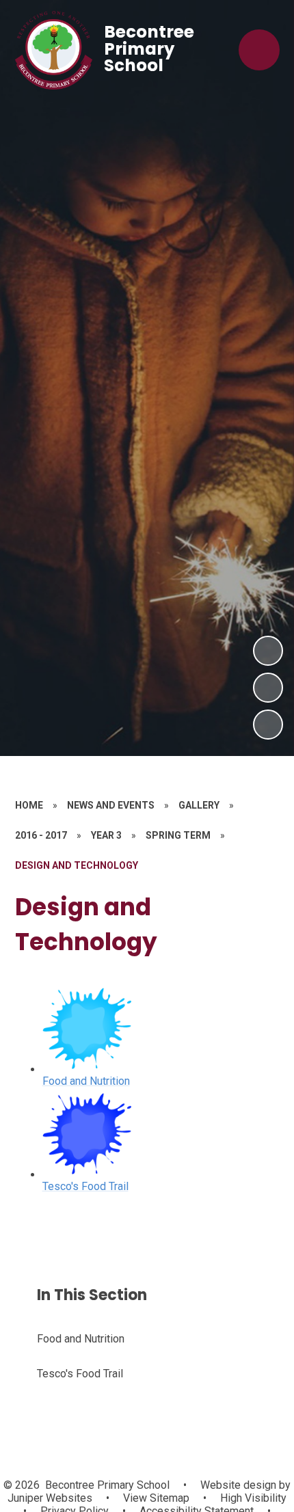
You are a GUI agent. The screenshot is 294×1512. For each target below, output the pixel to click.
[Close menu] (259, 49)
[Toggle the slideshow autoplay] (268, 725)
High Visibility (253, 1497)
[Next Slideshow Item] (268, 651)
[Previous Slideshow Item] (268, 688)
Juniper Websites (50, 1497)
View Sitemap (156, 1497)
